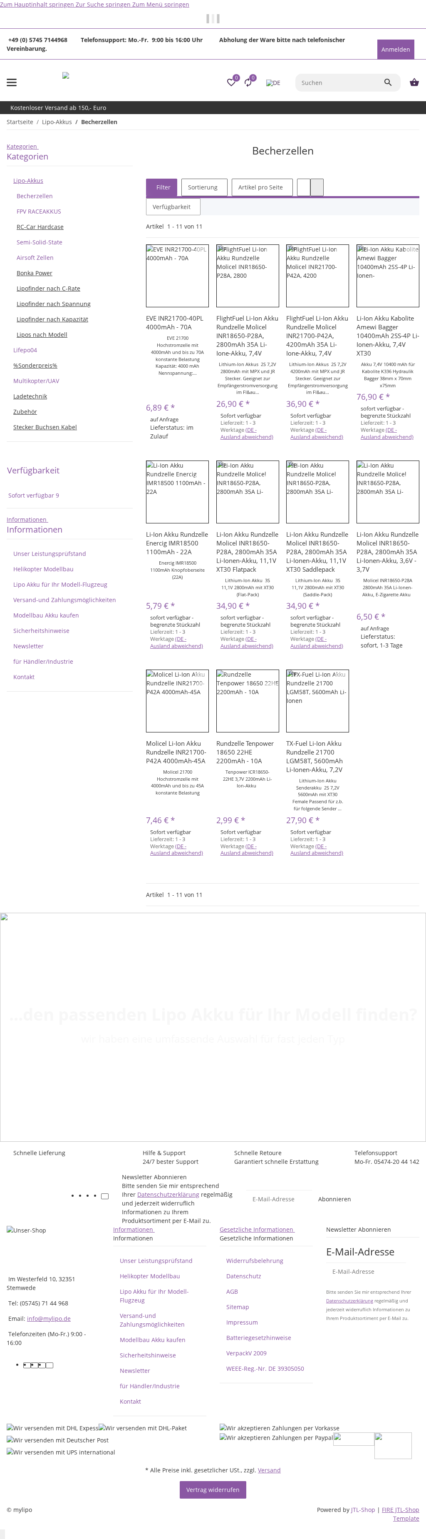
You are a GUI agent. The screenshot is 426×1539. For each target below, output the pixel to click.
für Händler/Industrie (43, 661)
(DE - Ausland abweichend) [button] (246, 433)
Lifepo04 (25, 350)
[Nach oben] (2, 1534)
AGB (232, 1291)
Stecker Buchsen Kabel (45, 427)
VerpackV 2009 (246, 1353)
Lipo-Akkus (28, 180)
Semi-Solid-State (39, 242)
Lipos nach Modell (42, 335)
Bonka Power (34, 273)
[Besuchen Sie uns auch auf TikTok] (105, 1196)
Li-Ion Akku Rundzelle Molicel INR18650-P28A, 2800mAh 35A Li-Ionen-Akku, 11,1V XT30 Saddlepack (317, 551)
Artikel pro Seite (260, 187)
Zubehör (25, 412)
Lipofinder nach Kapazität (52, 319)
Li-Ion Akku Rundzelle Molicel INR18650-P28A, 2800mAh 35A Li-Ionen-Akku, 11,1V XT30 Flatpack (247, 551)
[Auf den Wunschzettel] (201, 261)
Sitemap (237, 1307)
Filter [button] (163, 187)
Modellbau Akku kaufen (46, 615)
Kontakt (24, 677)
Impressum (242, 1322)
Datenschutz (243, 1276)
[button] (377, 34)
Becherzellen (35, 196)
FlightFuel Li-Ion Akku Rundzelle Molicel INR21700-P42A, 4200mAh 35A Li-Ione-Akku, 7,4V (317, 335)
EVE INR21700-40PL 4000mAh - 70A (174, 322)
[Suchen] (392, 82)
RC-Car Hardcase (40, 227)
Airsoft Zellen (35, 257)
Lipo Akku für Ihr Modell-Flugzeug (60, 584)
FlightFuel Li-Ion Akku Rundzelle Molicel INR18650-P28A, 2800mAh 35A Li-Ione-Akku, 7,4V (247, 335)
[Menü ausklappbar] (12, 82)
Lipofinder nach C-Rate (48, 288)
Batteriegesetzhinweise (258, 1338)
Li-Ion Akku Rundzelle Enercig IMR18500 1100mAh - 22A (177, 543)
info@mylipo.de (49, 1318)
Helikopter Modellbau (43, 569)
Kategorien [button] (23, 146)
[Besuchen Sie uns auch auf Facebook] (82, 1196)
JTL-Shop (364, 1510)
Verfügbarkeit (172, 207)
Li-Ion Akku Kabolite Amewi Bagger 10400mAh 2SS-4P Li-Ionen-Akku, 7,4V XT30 (388, 335)
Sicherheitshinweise (41, 631)
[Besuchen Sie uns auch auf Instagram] (97, 1196)
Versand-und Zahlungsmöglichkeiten (64, 600)
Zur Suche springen (104, 4)
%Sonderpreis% (35, 365)
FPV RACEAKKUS (39, 211)
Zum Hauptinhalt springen (38, 4)
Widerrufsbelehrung (254, 1261)
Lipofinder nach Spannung (54, 304)
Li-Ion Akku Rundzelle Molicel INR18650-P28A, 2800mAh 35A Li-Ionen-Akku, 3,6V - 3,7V (388, 551)
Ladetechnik (30, 396)
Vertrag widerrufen (213, 1490)
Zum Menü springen (160, 4)
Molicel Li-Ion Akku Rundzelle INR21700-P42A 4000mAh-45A (176, 752)
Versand (269, 1470)
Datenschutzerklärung (168, 1194)
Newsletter (28, 646)
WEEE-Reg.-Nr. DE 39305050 (265, 1368)
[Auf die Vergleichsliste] (201, 251)
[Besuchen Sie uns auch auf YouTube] (90, 1196)
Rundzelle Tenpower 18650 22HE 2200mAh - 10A (245, 752)
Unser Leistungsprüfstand (49, 554)
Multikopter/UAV (36, 381)
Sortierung (203, 187)
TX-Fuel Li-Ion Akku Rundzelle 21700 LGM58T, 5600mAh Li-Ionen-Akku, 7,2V (314, 756)
